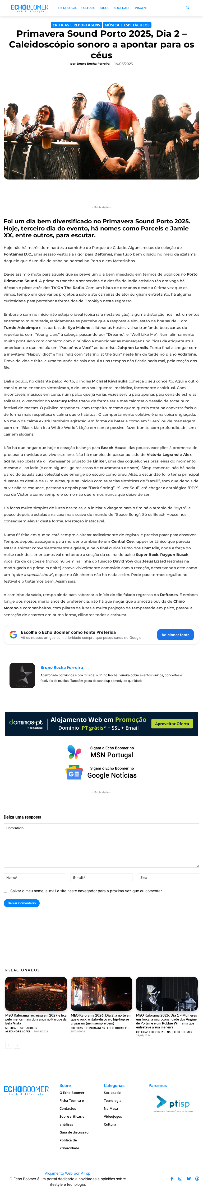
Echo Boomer (117, 1028)
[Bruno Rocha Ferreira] (22, 675)
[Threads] (197, 1179)
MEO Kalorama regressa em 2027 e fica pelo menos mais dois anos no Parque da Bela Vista (36, 1019)
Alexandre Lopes (17, 1031)
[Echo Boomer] (30, 8)
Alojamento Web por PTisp (67, 1173)
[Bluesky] (189, 1179)
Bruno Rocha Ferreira (93, 63)
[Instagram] (180, 1179)
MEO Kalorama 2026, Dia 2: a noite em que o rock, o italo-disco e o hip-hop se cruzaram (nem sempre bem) (101, 1019)
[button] (187, 8)
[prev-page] (8, 1045)
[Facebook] (172, 1179)
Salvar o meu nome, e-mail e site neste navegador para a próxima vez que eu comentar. (86, 891)
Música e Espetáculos (127, 24)
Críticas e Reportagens (76, 24)
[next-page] (17, 1045)
